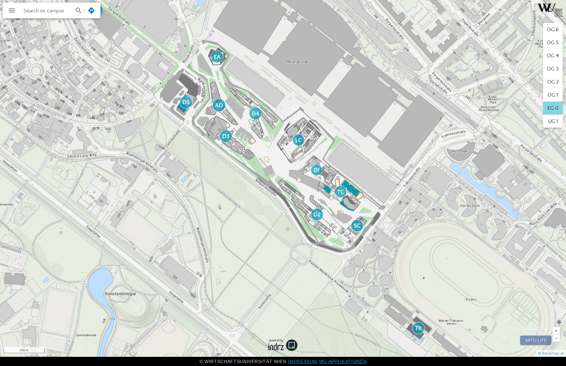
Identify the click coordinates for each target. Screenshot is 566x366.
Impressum (302, 361)
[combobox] (52, 10)
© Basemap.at (551, 353)
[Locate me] (558, 321)
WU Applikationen (343, 361)
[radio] (553, 29)
